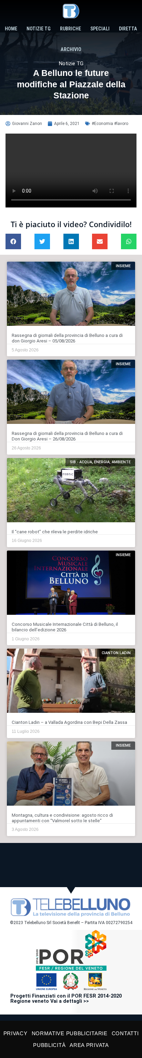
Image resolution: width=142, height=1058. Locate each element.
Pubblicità (49, 1045)
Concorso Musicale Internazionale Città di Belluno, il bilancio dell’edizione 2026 (65, 627)
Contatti (125, 1033)
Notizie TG (39, 29)
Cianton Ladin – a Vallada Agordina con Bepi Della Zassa (69, 722)
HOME (11, 29)
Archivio (71, 49)
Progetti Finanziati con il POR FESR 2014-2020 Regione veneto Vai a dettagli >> (66, 998)
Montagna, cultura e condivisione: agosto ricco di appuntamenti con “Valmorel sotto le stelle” (62, 818)
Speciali (100, 29)
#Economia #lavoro (110, 123)
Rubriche (70, 29)
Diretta (128, 29)
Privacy (15, 1033)
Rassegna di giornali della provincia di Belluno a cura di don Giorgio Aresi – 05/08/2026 (67, 338)
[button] (13, 241)
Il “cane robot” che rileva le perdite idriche (55, 531)
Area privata (89, 1045)
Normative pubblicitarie (70, 1033)
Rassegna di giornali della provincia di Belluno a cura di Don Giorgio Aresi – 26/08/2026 (67, 436)
